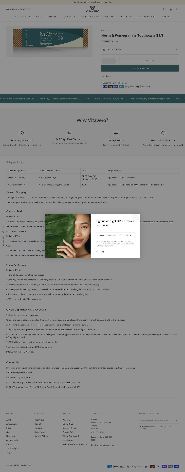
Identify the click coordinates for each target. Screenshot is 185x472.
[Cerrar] (135, 218)
